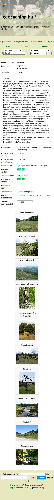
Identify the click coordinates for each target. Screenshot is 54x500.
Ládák (3, 166)
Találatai (4, 176)
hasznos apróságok (34, 485)
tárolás (33, 478)
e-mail (27, 488)
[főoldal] (4, 5)
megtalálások (21, 42)
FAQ (26, 46)
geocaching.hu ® (20, 17)
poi (50, 42)
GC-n (23, 196)
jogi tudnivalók (16, 488)
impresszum (38, 488)
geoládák (6, 42)
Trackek (4, 192)
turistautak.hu (17, 485)
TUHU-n (31, 196)
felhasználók (38, 42)
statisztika (25, 176)
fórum (8, 46)
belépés (45, 46)
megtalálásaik (25, 166)
